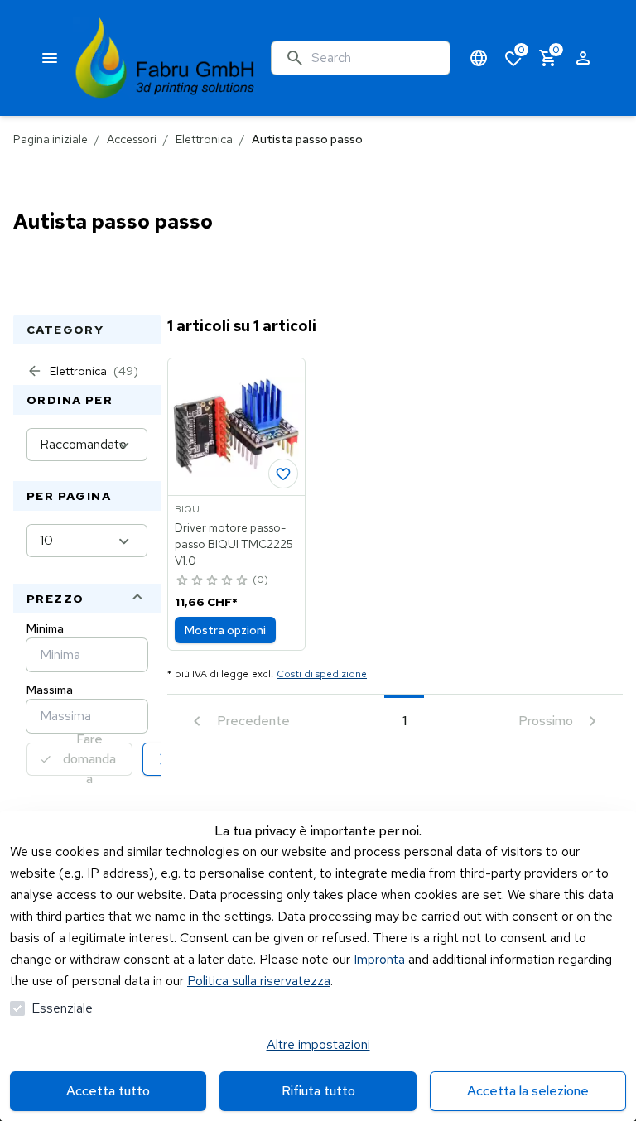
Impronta (379, 959)
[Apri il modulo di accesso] (583, 58)
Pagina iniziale (50, 139)
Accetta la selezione (528, 1090)
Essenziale (62, 1008)
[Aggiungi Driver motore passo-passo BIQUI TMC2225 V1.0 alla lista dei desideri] (283, 473)
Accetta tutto (108, 1090)
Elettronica (204, 139)
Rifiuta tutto (318, 1090)
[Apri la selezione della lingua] (478, 58)
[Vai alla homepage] (165, 58)
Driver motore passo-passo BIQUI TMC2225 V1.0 (234, 544)
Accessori (132, 139)
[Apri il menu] (49, 58)
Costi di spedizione (322, 674)
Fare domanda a (89, 759)
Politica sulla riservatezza (258, 980)
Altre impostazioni (318, 1044)
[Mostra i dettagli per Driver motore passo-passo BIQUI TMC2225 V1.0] (236, 426)
